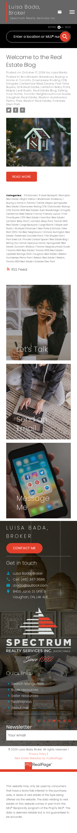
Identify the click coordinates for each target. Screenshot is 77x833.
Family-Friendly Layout (47, 213)
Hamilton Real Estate (52, 217)
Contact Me (24, 548)
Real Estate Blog (44, 90)
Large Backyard (29, 224)
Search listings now (27, 683)
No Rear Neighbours (30, 232)
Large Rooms (46, 224)
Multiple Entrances (25, 228)
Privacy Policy (37, 754)
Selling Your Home (16, 243)
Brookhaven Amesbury (37, 77)
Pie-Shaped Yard (54, 235)
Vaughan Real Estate (21, 97)
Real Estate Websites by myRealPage (38, 758)
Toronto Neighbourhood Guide (47, 94)
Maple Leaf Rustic (19, 90)
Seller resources (24, 695)
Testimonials (21, 701)
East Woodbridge (49, 210)
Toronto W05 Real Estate (49, 250)
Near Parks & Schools (49, 228)
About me (19, 707)
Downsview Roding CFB (49, 80)
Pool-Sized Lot (14, 239)
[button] (38, 720)
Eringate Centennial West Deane (30, 84)
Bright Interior (28, 199)
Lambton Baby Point (55, 87)
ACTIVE (52, 27)
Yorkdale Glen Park (44, 261)
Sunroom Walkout (25, 246)
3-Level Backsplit (48, 195)
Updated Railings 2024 (19, 254)
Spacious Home (37, 243)
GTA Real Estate (28, 87)
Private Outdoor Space (35, 239)
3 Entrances (30, 195)
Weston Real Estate (37, 101)
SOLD (68, 27)
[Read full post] (38, 145)
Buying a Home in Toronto (21, 203)
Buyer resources (24, 689)
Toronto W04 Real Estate (20, 250)
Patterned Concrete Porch (29, 235)
